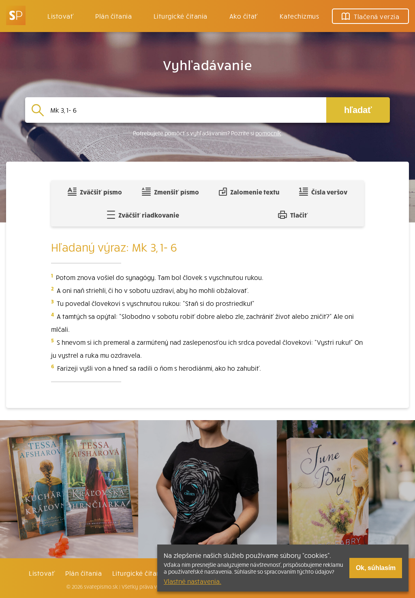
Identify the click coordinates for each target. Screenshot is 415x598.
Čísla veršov (329, 192)
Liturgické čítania (181, 16)
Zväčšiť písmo (101, 192)
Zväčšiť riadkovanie (148, 215)
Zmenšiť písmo (176, 192)
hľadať (358, 110)
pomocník (268, 133)
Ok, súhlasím (376, 567)
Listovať (60, 16)
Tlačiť (299, 215)
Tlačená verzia (376, 16)
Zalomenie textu (254, 192)
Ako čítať (243, 16)
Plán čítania (83, 573)
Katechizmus (299, 16)
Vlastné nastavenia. (192, 581)
